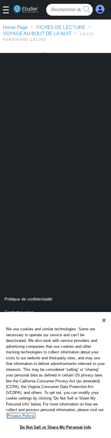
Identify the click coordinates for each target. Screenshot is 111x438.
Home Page (15, 27)
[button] (8, 10)
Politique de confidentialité (28, 299)
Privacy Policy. (21, 415)
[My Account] (100, 9)
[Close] (103, 320)
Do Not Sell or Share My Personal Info (55, 427)
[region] (55, 375)
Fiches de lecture (61, 27)
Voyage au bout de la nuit (37, 33)
